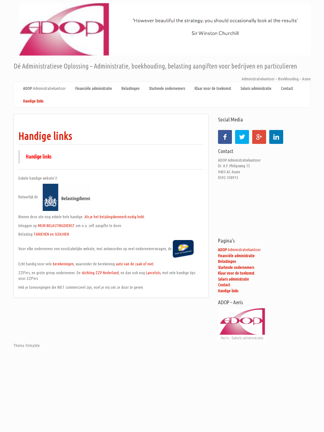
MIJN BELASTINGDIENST (56, 225)
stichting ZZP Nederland (100, 272)
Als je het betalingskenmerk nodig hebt (114, 216)
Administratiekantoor (44, 88)
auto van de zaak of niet (134, 264)
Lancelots (152, 272)
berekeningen (63, 264)
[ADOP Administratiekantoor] (162, 39)
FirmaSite (33, 345)
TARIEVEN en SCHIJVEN (51, 234)
